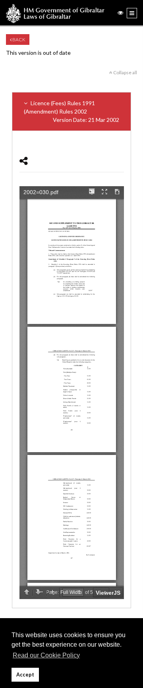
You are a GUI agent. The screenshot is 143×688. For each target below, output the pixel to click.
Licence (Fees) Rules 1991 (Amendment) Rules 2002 (71, 111)
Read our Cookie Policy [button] (46, 655)
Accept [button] (25, 675)
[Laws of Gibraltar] (55, 12)
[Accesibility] (120, 12)
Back (18, 39)
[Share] (23, 160)
